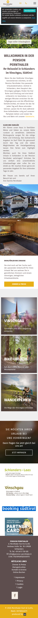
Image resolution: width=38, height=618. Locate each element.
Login (20, 587)
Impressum (20, 577)
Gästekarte (29, 116)
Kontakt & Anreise (19, 570)
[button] (35, 3)
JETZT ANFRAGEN (19, 452)
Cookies (20, 584)
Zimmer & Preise (19, 564)
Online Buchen (19, 572)
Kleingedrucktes (19, 567)
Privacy (20, 581)
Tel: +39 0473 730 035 (20, 551)
